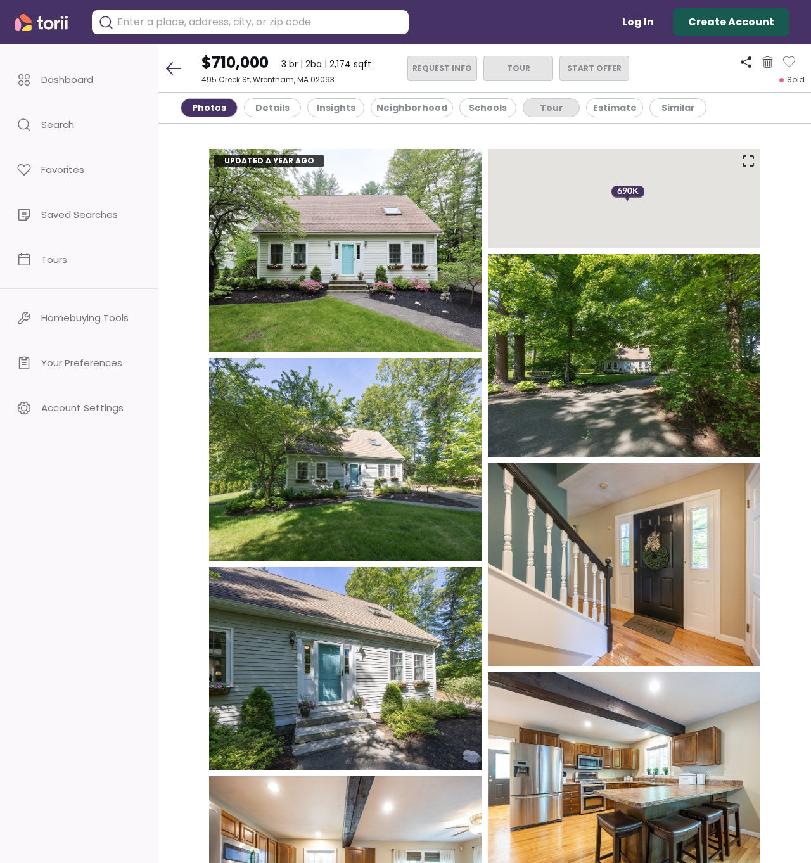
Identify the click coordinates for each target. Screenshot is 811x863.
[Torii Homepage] (47, 22)
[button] (79, 79)
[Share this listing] (746, 62)
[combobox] (259, 22)
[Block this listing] (768, 62)
